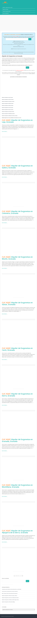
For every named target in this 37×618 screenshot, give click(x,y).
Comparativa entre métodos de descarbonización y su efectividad (11, 589)
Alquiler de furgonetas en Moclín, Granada (7, 103)
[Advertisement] (18, 22)
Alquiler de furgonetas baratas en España (8, 616)
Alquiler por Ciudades (5, 9)
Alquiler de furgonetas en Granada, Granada (8, 111)
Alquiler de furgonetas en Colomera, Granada (8, 101)
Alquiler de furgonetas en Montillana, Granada (8, 113)
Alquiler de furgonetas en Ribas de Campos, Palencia (9, 595)
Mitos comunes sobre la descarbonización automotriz (9, 593)
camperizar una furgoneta (16, 36)
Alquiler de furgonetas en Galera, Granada (7, 99)
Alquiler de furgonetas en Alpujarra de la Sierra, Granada (9, 115)
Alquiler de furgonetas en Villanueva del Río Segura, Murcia (10, 599)
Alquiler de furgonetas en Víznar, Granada (7, 105)
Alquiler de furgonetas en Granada (20, 46)
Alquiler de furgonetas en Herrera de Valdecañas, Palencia (10, 597)
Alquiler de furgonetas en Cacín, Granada (7, 107)
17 (22, 575)
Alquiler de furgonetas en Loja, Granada (7, 97)
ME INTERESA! (5, 131)
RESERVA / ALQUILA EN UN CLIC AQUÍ (7, 7)
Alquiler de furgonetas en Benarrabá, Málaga (8, 601)
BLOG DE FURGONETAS (6, 13)
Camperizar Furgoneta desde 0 (7, 11)
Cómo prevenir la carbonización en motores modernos (10, 591)
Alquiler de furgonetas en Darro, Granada (7, 109)
